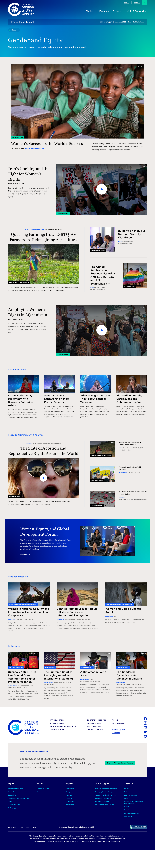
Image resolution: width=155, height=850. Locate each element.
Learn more (25, 554)
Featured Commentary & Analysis (25, 435)
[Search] (144, 2)
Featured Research (18, 576)
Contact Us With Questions (118, 731)
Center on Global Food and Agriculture (119, 604)
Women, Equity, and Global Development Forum (44, 531)
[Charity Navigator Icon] (138, 827)
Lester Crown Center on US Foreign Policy (22, 604)
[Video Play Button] (101, 189)
